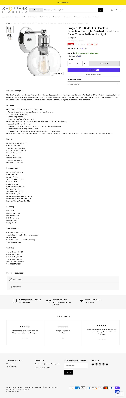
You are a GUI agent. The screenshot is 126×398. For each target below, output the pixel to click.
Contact (8, 387)
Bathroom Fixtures (29, 17)
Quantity (70, 59)
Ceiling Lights (45, 17)
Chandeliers (6, 17)
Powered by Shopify (12, 391)
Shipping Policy (18, 387)
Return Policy (29, 387)
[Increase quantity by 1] (84, 63)
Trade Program (11, 366)
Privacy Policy (53, 387)
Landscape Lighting (91, 17)
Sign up (68, 372)
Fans (17, 17)
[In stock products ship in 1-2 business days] (29, 302)
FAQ (46, 387)
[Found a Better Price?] (97, 302)
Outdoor (77, 17)
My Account (10, 364)
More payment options (93, 74)
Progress (73, 38)
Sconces (67, 17)
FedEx (79, 56)
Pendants (56, 17)
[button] (114, 10)
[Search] (100, 10)
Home (8, 23)
